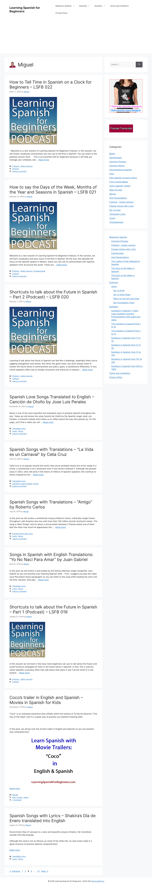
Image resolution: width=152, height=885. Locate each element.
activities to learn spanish (22, 484)
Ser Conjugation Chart (123, 302)
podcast (15, 169)
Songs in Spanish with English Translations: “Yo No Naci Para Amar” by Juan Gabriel (51, 557)
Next (44, 871)
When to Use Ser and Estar (126, 298)
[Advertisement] (76, 36)
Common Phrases (117, 162)
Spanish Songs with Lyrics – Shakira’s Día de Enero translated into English (53, 818)
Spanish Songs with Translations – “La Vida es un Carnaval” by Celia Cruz (51, 452)
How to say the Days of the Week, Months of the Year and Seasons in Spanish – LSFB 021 (53, 189)
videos (26, 797)
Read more (44, 160)
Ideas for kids (115, 190)
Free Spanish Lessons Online (123, 178)
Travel (112, 218)
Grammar (83, 6)
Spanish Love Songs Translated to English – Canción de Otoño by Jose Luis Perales (52, 399)
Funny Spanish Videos (119, 186)
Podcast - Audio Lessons (22, 166)
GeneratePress (98, 881)
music (14, 431)
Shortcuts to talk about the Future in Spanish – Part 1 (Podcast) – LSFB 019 (53, 609)
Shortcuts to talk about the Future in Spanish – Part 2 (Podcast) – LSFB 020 (53, 294)
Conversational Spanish (120, 170)
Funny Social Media (118, 182)
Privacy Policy (61, 13)
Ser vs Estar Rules (122, 294)
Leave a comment (19, 171)
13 (38, 871)
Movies (15, 795)
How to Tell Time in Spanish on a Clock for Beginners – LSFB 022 (51, 84)
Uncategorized (39, 271)
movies (19, 797)
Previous (15, 871)
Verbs (114, 286)
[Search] (139, 64)
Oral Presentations (118, 198)
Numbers (98, 6)
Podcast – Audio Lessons (121, 202)
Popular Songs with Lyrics (22, 534)
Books (112, 153)
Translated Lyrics (19, 428)
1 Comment (16, 800)
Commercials (115, 157)
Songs (20, 431)
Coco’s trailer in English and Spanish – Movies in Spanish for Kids (46, 700)
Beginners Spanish (63, 6)
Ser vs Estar (115, 210)
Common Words (116, 166)
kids (14, 797)
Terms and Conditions (119, 6)
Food (111, 174)
